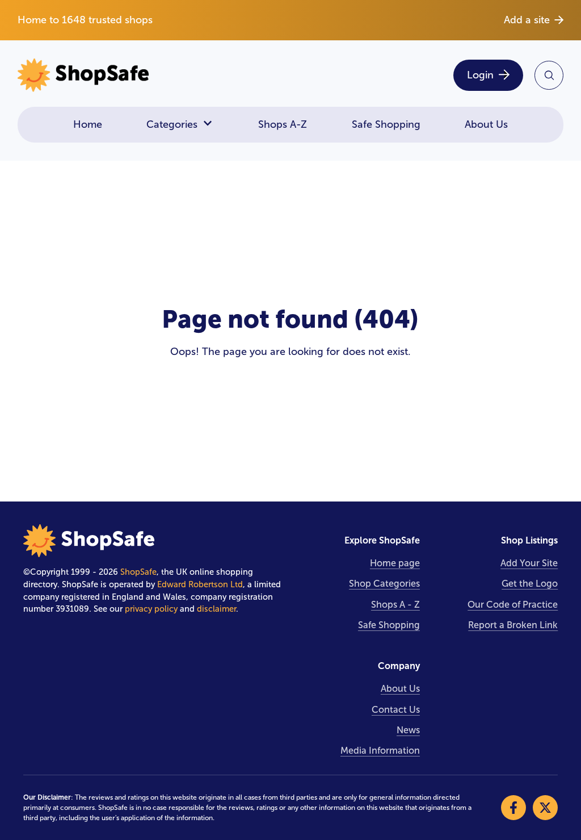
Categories (171, 124)
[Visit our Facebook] (513, 807)
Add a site (527, 20)
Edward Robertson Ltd (200, 584)
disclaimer (216, 608)
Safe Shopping (386, 124)
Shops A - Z (395, 604)
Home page (395, 563)
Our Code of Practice (513, 604)
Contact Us (396, 709)
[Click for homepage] (150, 75)
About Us (486, 124)
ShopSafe (138, 571)
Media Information (380, 750)
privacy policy (151, 608)
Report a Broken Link (513, 625)
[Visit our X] (545, 807)
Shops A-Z (282, 124)
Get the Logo (530, 583)
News (408, 730)
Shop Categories (384, 583)
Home (87, 124)
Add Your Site (529, 563)
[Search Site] (548, 75)
